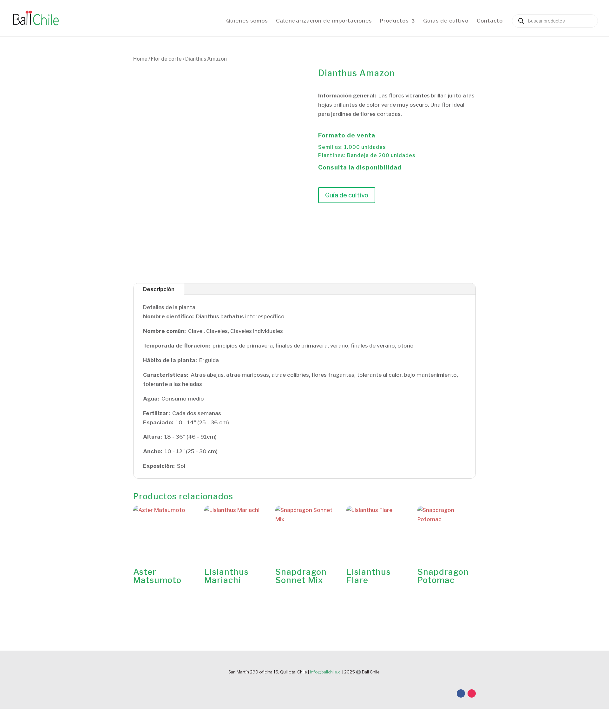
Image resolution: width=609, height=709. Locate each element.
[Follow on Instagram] (472, 693)
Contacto (490, 21)
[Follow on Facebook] (461, 693)
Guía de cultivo (346, 195)
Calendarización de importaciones (324, 21)
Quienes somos (247, 21)
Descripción (158, 289)
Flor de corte (166, 59)
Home (140, 59)
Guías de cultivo (445, 21)
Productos (394, 21)
